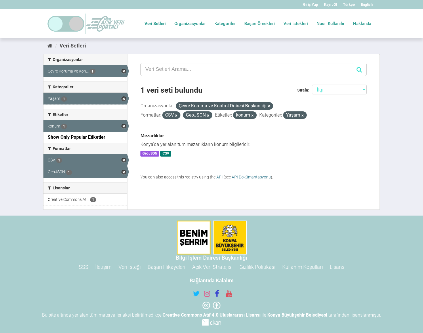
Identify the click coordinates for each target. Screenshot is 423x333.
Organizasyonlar (190, 23)
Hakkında (362, 23)
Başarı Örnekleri (259, 23)
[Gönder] (360, 69)
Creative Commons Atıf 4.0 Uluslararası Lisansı (211, 315)
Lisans (337, 267)
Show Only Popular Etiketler (76, 137)
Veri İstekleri (295, 23)
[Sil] (269, 106)
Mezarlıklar (152, 135)
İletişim (103, 267)
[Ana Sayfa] (49, 46)
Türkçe (349, 4)
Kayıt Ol (330, 4)
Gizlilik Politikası (257, 267)
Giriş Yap (310, 4)
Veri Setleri (155, 23)
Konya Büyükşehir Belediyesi (297, 315)
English (367, 4)
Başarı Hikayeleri (166, 267)
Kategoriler (225, 23)
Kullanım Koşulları (302, 267)
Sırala (302, 90)
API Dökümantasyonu (251, 177)
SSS (83, 267)
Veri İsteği (130, 267)
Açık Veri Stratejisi (212, 267)
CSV (166, 154)
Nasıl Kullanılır (330, 23)
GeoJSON (149, 154)
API (219, 177)
